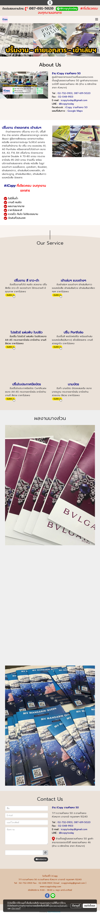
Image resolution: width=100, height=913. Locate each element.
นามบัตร (73, 384)
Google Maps (75, 111)
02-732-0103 (65, 93)
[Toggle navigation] (96, 19)
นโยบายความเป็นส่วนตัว (58, 906)
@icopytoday (66, 104)
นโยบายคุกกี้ (15, 908)
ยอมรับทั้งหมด (89, 906)
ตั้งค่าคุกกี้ (76, 906)
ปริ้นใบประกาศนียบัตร (26, 384)
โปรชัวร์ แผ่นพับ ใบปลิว (27, 332)
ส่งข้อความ (42, 859)
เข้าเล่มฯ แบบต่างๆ (73, 280)
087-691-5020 (41, 8)
